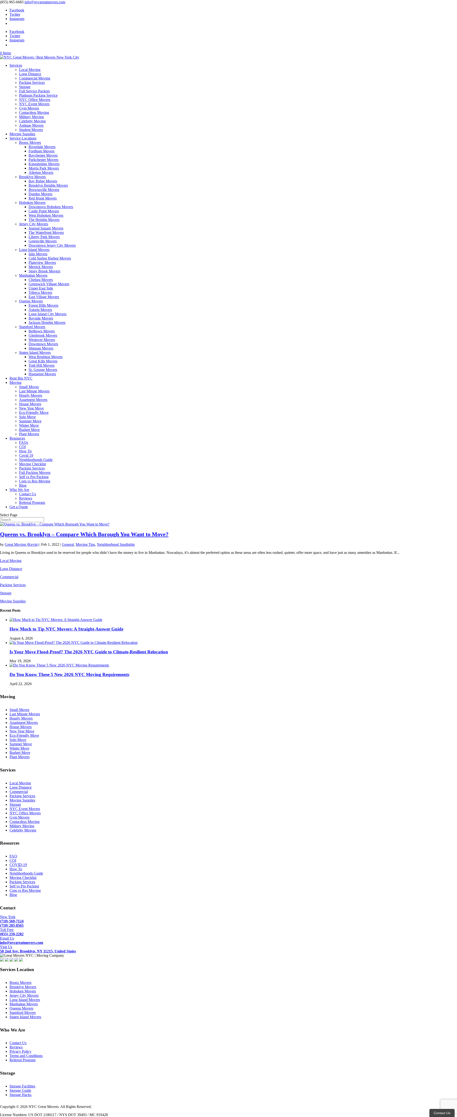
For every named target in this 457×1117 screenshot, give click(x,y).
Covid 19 (26, 455)
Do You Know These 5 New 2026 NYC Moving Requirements (69, 674)
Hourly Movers (30, 395)
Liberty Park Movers (44, 237)
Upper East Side (41, 288)
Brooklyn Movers (32, 177)
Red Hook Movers (43, 198)
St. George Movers (43, 370)
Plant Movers (29, 434)
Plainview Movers (42, 262)
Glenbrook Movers (43, 335)
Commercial (9, 577)
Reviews (25, 498)
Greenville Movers (43, 241)
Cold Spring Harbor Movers (50, 258)
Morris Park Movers (44, 168)
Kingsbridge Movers (44, 164)
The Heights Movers (44, 220)
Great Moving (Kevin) (22, 544)
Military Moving (31, 117)
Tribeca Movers (40, 293)
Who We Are (19, 490)
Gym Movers (29, 108)
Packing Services (32, 82)
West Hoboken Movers (46, 215)
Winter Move (29, 425)
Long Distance (30, 74)
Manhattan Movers (33, 275)
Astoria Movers (40, 310)
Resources (17, 438)
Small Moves (29, 387)
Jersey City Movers (33, 224)
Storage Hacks (20, 1095)
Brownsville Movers (44, 190)
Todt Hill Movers (42, 365)
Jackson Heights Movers (47, 323)
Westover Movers (42, 340)
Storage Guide (20, 1090)
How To (25, 451)
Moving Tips (85, 544)
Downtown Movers (43, 344)
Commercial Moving (34, 78)
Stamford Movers (32, 327)
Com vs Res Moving (34, 481)
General (68, 544)
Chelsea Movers (41, 280)
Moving (15, 383)
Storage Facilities (22, 1086)
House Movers (30, 404)
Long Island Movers (34, 250)
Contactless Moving (34, 112)
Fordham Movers (42, 151)
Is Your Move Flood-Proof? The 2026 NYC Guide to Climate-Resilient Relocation (89, 651)
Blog (22, 485)
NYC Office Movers (34, 100)
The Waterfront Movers (46, 232)
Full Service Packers (34, 91)
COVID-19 (18, 865)
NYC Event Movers (34, 104)
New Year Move (31, 408)
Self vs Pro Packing (34, 477)
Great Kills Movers (43, 361)
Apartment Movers (33, 400)
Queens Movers (31, 301)
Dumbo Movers (40, 194)
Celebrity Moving (32, 121)
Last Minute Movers (34, 391)
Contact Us (27, 494)
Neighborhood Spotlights (116, 544)
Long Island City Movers (47, 314)
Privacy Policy (20, 1051)
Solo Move (27, 417)
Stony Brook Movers (44, 271)
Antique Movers (31, 125)
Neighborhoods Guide (36, 460)
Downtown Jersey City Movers (52, 245)
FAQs (23, 443)
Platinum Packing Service (38, 95)
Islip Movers (38, 254)
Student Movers (31, 130)
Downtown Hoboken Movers (51, 207)
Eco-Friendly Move (34, 413)
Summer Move (30, 421)
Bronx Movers (30, 142)
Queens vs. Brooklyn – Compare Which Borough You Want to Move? (84, 534)
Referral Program (32, 503)
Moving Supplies (22, 134)
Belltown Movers (42, 331)
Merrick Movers (41, 267)
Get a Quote (19, 507)
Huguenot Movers (42, 374)
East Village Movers (44, 297)
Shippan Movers (41, 348)
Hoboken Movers (32, 202)
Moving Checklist (32, 464)
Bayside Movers (41, 318)
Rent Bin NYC (21, 378)
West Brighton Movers (46, 357)
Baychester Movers (43, 155)
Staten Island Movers (35, 353)
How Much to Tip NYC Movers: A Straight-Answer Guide (66, 628)
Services (16, 65)
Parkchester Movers (43, 160)
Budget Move (29, 430)
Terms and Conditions (26, 1056)
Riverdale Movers (42, 147)
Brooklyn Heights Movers (48, 185)
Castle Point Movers (44, 211)
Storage (24, 87)
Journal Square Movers (46, 228)
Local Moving (29, 70)
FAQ (13, 856)
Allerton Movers (41, 172)
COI (22, 447)
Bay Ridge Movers (43, 181)
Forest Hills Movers (43, 305)
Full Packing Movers (34, 473)
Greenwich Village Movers (49, 284)
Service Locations (23, 138)
